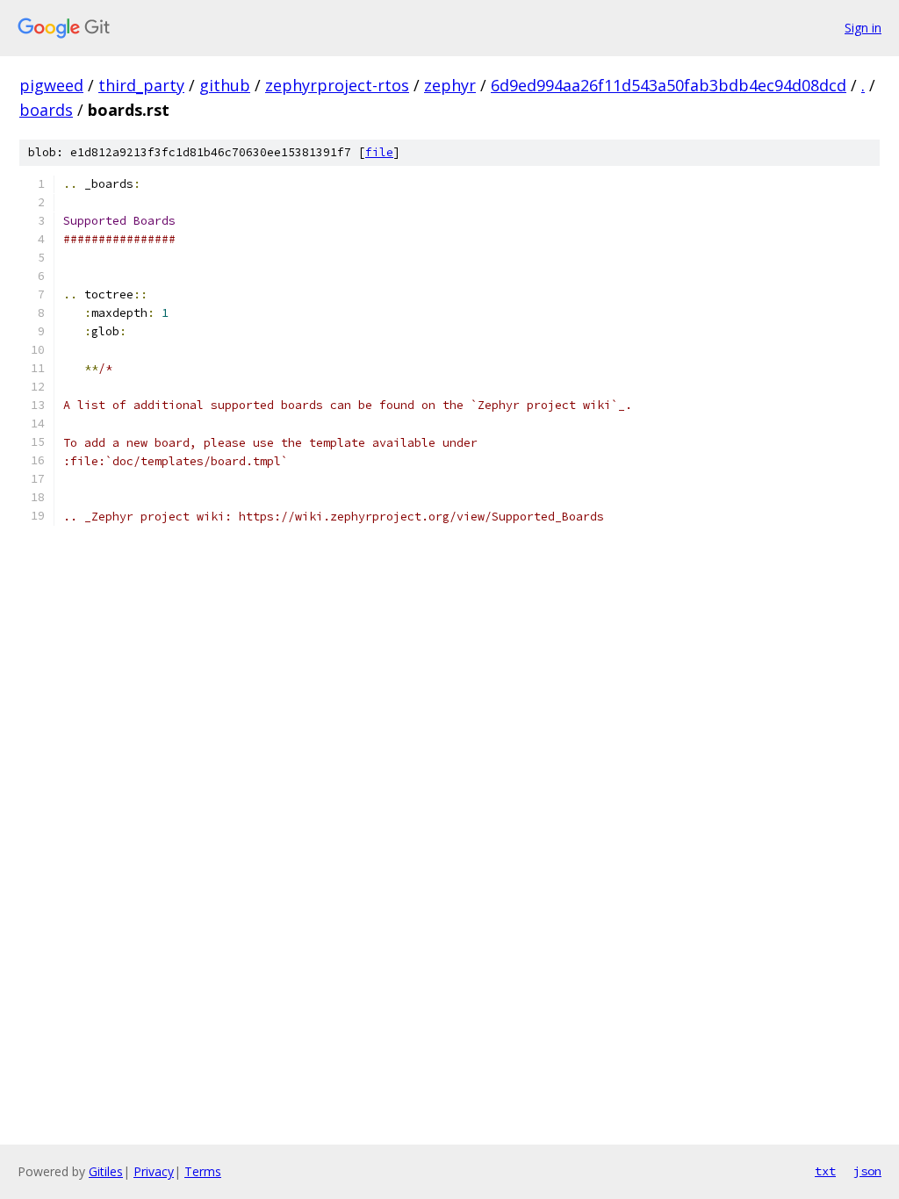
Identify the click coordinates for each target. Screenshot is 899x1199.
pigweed (51, 85)
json (867, 1171)
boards (46, 109)
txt (825, 1171)
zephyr (450, 85)
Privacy (153, 1171)
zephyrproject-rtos (337, 85)
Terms (202, 1171)
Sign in (863, 27)
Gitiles (106, 1171)
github (224, 85)
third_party (141, 85)
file (379, 152)
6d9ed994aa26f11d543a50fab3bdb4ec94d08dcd (668, 85)
